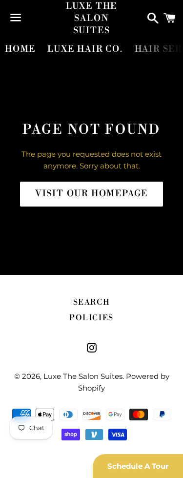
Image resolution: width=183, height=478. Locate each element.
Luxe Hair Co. (84, 49)
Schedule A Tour (137, 466)
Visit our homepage (91, 193)
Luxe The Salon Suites (91, 18)
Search (91, 302)
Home (20, 49)
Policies (91, 318)
